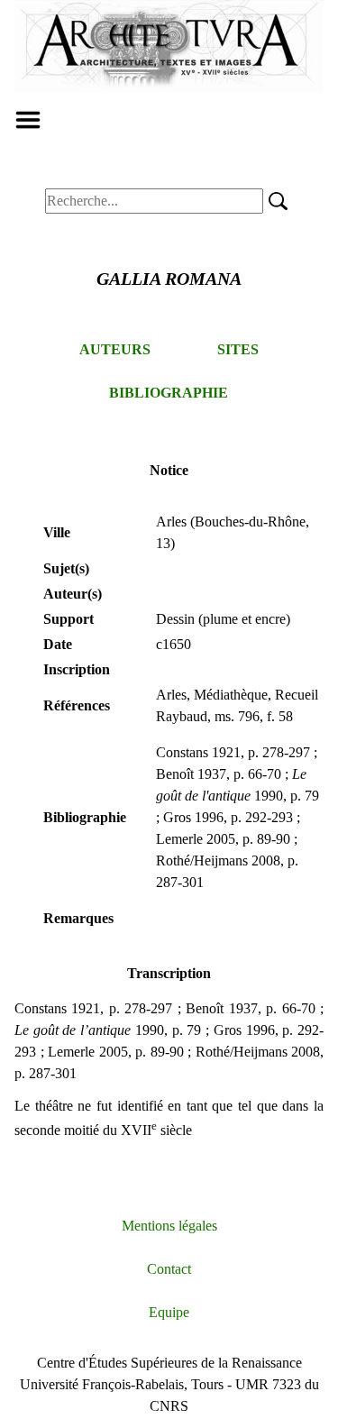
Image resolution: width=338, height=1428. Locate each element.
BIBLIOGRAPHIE (168, 392)
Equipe (169, 1312)
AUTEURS (115, 349)
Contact (169, 1269)
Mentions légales (169, 1225)
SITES (238, 349)
